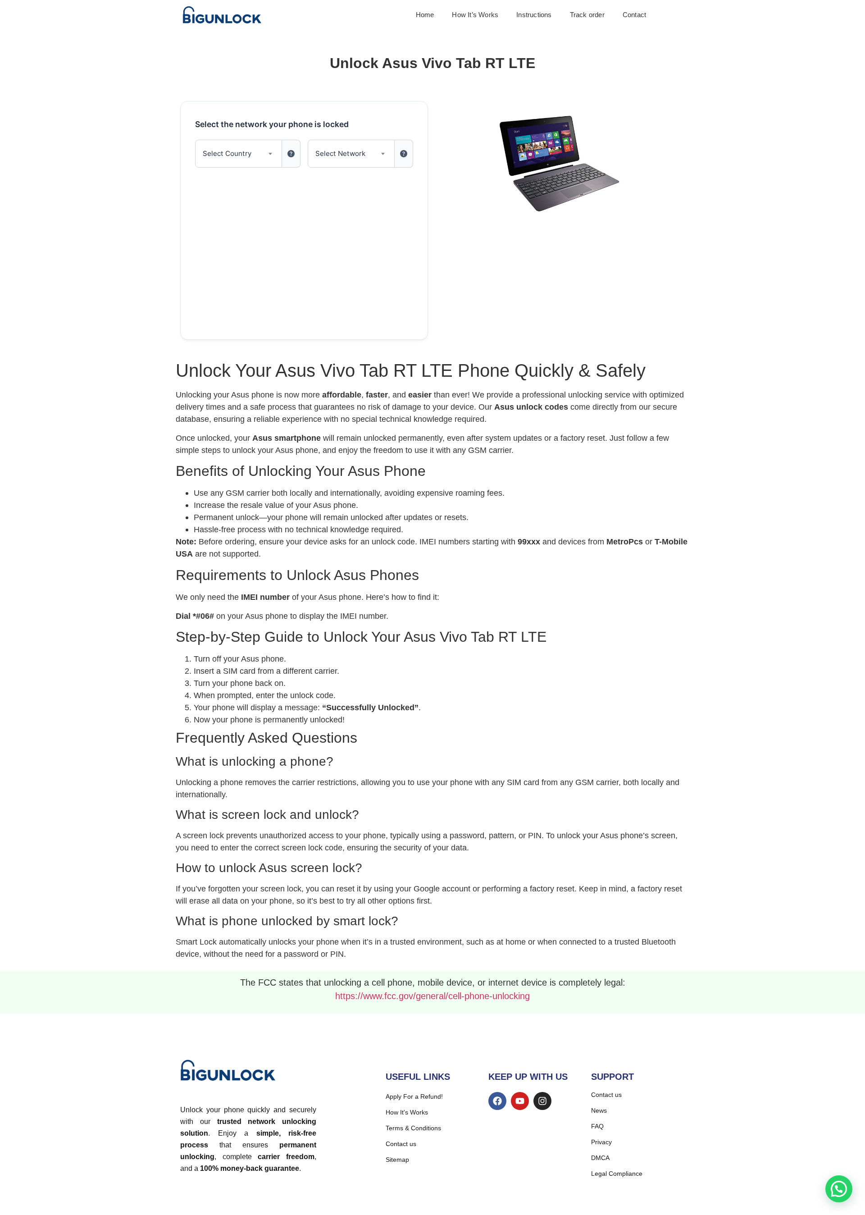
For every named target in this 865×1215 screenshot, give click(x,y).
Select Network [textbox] (340, 153)
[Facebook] (497, 1101)
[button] (838, 1188)
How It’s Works (475, 15)
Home (425, 15)
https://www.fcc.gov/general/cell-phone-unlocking (432, 996)
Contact (634, 15)
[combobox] (238, 154)
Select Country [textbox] (227, 153)
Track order (587, 15)
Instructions (533, 15)
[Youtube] (520, 1101)
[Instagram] (542, 1101)
